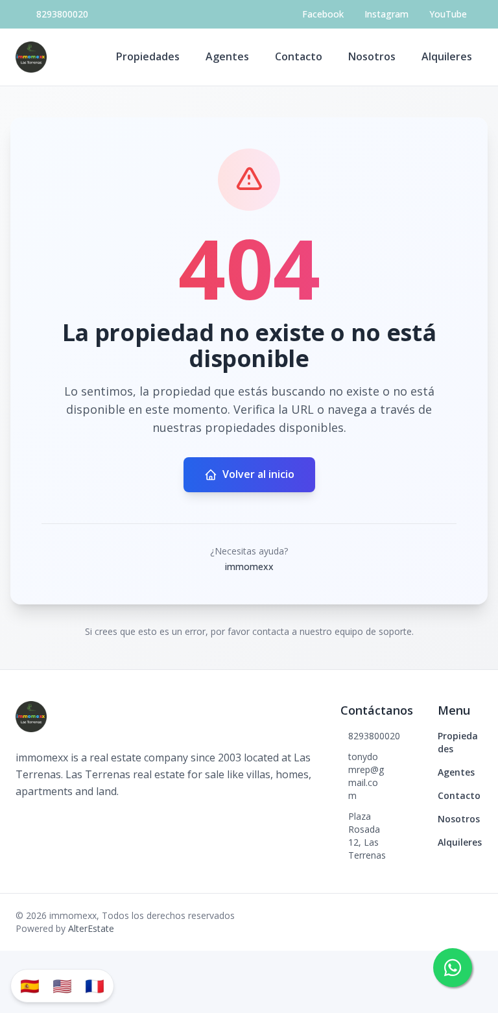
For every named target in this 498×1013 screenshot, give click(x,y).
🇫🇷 (94, 985)
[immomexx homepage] (31, 57)
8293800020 (62, 14)
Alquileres (446, 56)
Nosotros (372, 56)
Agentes (227, 56)
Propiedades (148, 56)
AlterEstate (91, 928)
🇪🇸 (30, 985)
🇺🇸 (62, 985)
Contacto (298, 56)
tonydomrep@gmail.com (366, 776)
